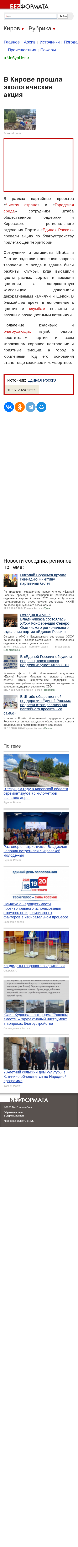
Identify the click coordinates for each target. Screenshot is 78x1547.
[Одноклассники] (20, 407)
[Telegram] (31, 407)
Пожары (48, 50)
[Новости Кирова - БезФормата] (25, 5)
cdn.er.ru (16, 133)
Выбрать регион (14, 1115)
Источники (50, 42)
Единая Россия (57, 230)
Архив (30, 42)
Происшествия (22, 50)
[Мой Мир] (41, 407)
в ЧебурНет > (17, 58)
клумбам (37, 308)
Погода (71, 42)
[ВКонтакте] (9, 407)
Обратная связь (13, 1112)
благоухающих (17, 331)
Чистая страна (21, 205)
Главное (12, 42)
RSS (31, 1120)
